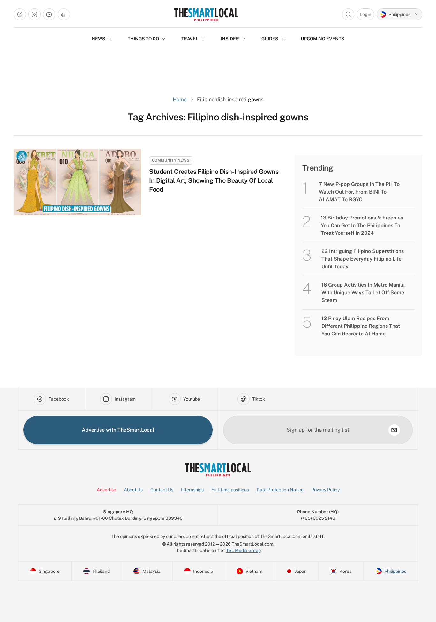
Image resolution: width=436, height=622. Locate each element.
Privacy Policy (325, 489)
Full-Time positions (230, 489)
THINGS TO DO (143, 38)
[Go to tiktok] (64, 14)
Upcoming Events (322, 38)
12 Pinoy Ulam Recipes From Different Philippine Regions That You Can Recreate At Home (360, 326)
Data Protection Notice (280, 489)
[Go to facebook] (20, 14)
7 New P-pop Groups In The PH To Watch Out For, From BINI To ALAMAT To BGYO (359, 192)
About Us (133, 489)
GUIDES (269, 38)
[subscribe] (394, 430)
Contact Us (161, 489)
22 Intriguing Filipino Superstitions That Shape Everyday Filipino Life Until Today (362, 259)
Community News (170, 160)
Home (180, 99)
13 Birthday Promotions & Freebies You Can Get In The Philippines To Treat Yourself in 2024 (362, 225)
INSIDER (230, 38)
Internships (192, 489)
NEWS (98, 38)
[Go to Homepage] (206, 14)
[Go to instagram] (34, 14)
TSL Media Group (243, 550)
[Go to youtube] (49, 14)
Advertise (106, 489)
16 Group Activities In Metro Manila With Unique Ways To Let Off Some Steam (363, 292)
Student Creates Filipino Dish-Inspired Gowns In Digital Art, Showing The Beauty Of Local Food (213, 180)
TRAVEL (189, 38)
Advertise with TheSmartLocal (118, 430)
